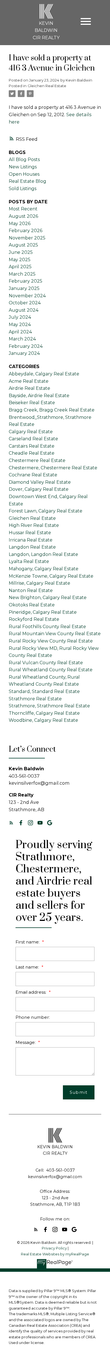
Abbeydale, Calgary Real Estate (44, 374)
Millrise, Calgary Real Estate (39, 583)
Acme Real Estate (29, 381)
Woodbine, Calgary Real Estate (43, 720)
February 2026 (25, 230)
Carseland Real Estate (33, 438)
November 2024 (27, 295)
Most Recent (23, 209)
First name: (28, 942)
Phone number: (33, 1017)
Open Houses (24, 174)
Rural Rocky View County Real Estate (51, 641)
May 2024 (20, 324)
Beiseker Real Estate (32, 402)
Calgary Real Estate (31, 431)
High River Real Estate (34, 525)
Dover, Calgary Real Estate (39, 489)
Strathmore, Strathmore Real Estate (49, 706)
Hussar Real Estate (30, 532)
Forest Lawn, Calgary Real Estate (45, 511)
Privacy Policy (54, 1248)
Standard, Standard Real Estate (44, 691)
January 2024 (24, 353)
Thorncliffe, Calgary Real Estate (44, 713)
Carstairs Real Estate (31, 446)
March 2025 (22, 274)
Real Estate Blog (27, 181)
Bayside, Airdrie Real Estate (39, 395)
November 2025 (27, 238)
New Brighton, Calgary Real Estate (48, 597)
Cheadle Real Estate (31, 453)
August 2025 (23, 245)
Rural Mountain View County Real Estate (55, 633)
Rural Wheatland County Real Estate (51, 669)
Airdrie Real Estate (29, 388)
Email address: (31, 992)
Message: (26, 1042)
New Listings (23, 167)
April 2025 (20, 266)
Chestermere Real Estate (37, 460)
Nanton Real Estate (31, 590)
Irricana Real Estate (30, 540)
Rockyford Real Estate (34, 619)
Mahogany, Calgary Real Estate (43, 568)
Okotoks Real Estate (32, 605)
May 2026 (19, 223)
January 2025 (24, 288)
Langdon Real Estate (32, 547)
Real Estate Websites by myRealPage (55, 1254)
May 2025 (19, 259)
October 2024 (25, 302)
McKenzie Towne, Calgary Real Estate (51, 576)
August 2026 (23, 216)
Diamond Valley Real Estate (40, 482)
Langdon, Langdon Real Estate (43, 554)
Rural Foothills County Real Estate (47, 626)
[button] (11, 822)
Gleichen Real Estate (47, 85)
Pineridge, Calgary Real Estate (43, 612)
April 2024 (20, 332)
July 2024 (20, 317)
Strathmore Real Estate (35, 698)
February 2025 (25, 281)
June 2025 (21, 252)
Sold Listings (22, 188)
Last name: (28, 967)
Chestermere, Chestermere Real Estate (53, 467)
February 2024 (26, 346)
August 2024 (23, 310)
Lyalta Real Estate (29, 561)
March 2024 (22, 339)
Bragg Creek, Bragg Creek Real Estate (51, 410)
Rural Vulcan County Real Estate (46, 662)
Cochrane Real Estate (33, 475)
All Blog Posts (24, 159)
